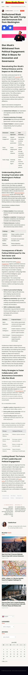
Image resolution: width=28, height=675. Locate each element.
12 (14, 651)
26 (14, 656)
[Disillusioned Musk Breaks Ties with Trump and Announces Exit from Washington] (14, 33)
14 (21, 651)
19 (14, 654)
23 (3, 656)
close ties (17, 77)
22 (24, 654)
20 (17, 654)
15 (24, 651)
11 (10, 651)
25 (10, 656)
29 (24, 656)
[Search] (26, 2)
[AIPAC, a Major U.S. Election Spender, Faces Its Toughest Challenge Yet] (14, 568)
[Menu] (2, 2)
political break (6, 498)
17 (7, 654)
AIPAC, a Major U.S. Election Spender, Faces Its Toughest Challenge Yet (13, 579)
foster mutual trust (19, 391)
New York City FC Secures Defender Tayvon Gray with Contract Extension (13, 555)
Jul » (6, 661)
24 (7, 656)
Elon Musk (13, 495)
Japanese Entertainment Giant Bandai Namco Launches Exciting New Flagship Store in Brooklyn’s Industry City (7, 511)
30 (3, 658)
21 (21, 654)
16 (3, 654)
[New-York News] (14, 2)
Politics (22, 10)
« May (3, 661)
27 (17, 656)
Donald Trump (6, 495)
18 (10, 654)
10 (7, 651)
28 (21, 656)
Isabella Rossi (9, 10)
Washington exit (19, 498)
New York (19, 495)
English (6, 616)
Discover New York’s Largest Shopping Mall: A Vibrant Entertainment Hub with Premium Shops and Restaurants (13, 604)
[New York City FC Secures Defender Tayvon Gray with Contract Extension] (14, 544)
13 (17, 651)
